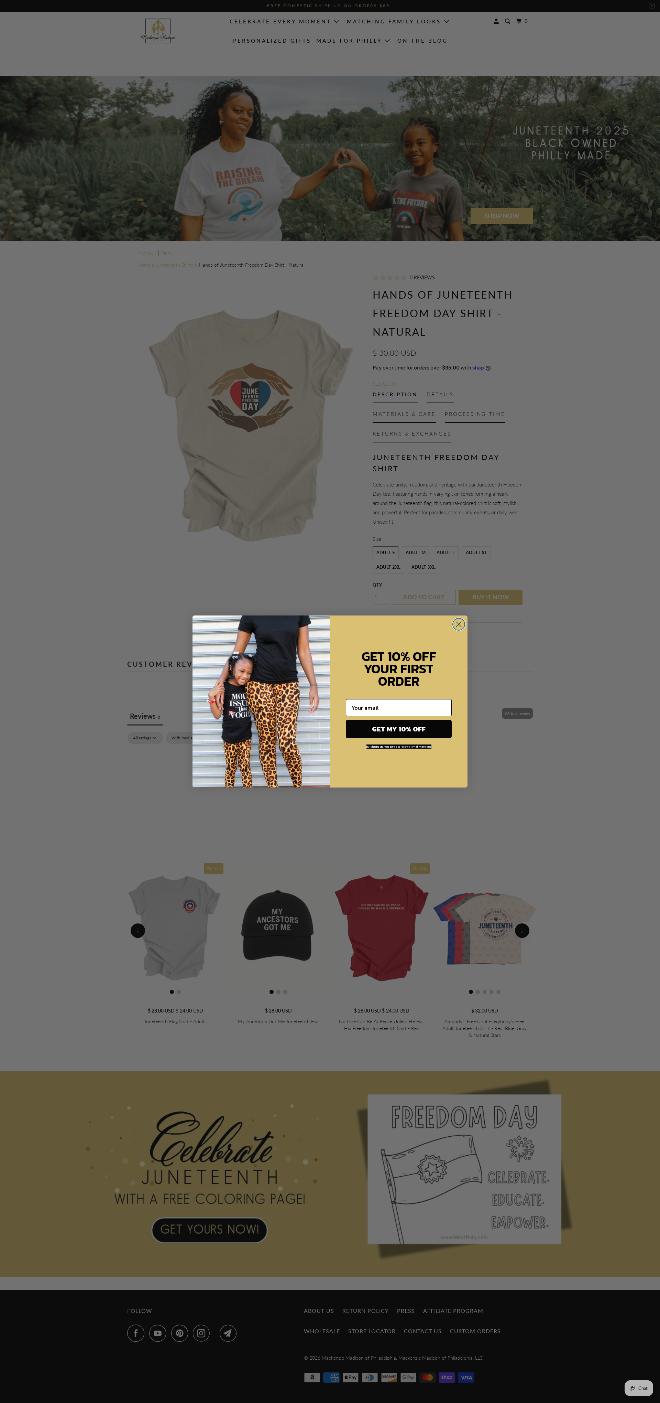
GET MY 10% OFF (399, 729)
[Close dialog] (459, 624)
